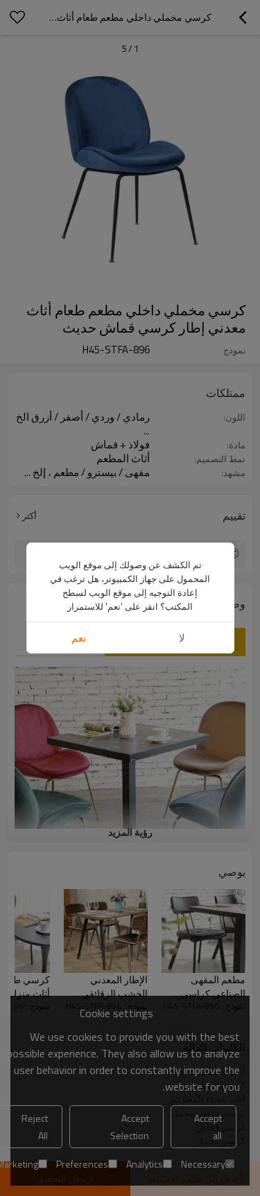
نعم (78, 638)
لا (182, 638)
